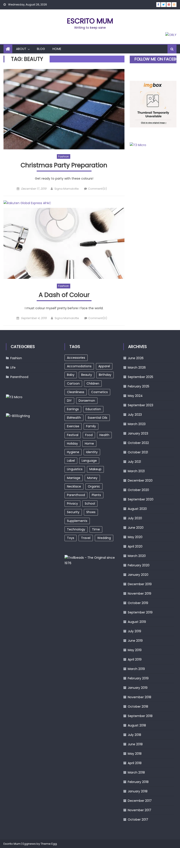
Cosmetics (99, 392)
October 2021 (138, 452)
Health (104, 435)
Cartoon (73, 383)
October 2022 (138, 443)
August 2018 (137, 725)
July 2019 (134, 631)
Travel (85, 538)
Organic (94, 486)
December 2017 (140, 801)
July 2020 (135, 518)
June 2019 (135, 640)
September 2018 (140, 716)
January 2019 (138, 687)
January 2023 (138, 433)
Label (71, 460)
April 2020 (135, 546)
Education (93, 409)
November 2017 (139, 810)
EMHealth (74, 417)
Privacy (72, 503)
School (90, 503)
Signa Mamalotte (66, 189)
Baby (70, 375)
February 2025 (138, 386)
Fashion (63, 156)
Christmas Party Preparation (64, 165)
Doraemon (87, 400)
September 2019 (140, 612)
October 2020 (138, 490)
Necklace (74, 486)
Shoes (90, 512)
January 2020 (138, 574)
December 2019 (140, 584)
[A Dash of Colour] (64, 243)
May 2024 (135, 396)
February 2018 (138, 782)
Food (89, 435)
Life (13, 367)
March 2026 (137, 367)
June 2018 (135, 744)
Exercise (73, 426)
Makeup (95, 469)
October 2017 (138, 819)
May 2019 (135, 650)
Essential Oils (97, 417)
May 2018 (135, 753)
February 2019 (138, 678)
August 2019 (137, 622)
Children (92, 383)
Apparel (104, 366)
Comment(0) (97, 189)
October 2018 (138, 706)
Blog (41, 49)
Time (96, 529)
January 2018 (138, 791)
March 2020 (137, 556)
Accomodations (79, 366)
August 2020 (137, 509)
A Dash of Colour (64, 295)
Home (56, 49)
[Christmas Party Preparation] (64, 109)
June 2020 (136, 527)
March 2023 (137, 424)
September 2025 (140, 377)
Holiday (72, 443)
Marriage (73, 478)
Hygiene (73, 452)
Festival (72, 435)
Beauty (86, 375)
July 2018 (134, 735)
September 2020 (140, 499)
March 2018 (136, 772)
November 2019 (139, 593)
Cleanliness (75, 392)
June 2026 (136, 358)
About (21, 49)
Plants (96, 495)
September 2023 (140, 405)
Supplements (77, 521)
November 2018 (139, 697)
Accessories (76, 357)
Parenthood (19, 377)
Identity (92, 452)
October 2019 (138, 603)
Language (89, 460)
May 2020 (135, 537)
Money (92, 478)
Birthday (105, 375)
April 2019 (135, 659)
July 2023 (135, 414)
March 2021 (136, 471)
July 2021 (134, 461)
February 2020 (138, 565)
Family (91, 426)
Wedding (104, 538)
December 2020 (140, 480)
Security (73, 512)
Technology (76, 529)
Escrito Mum (90, 21)
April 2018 (135, 763)
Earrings (73, 409)
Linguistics (75, 469)
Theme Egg (49, 844)
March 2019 (136, 669)
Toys (70, 538)
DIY (69, 400)
